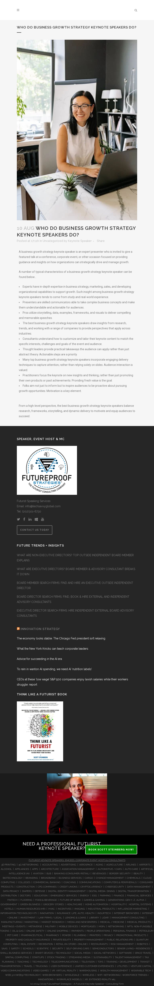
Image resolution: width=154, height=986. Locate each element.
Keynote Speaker (80, 240)
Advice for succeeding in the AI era (39, 658)
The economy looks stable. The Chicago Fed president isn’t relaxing (61, 638)
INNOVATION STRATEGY (40, 629)
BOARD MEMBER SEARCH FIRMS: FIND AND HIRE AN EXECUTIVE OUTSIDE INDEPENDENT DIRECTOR (75, 585)
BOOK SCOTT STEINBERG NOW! (111, 849)
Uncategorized (53, 240)
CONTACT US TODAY (34, 530)
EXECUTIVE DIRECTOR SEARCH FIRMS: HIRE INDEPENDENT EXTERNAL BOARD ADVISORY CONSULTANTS (75, 613)
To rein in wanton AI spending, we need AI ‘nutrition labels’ (54, 669)
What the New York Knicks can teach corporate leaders (52, 648)
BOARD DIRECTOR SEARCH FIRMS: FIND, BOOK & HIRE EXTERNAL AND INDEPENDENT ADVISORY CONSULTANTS (73, 599)
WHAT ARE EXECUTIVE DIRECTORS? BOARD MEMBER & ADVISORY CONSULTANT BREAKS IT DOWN (76, 571)
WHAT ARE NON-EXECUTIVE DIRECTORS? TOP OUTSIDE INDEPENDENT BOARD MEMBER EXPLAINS (75, 558)
